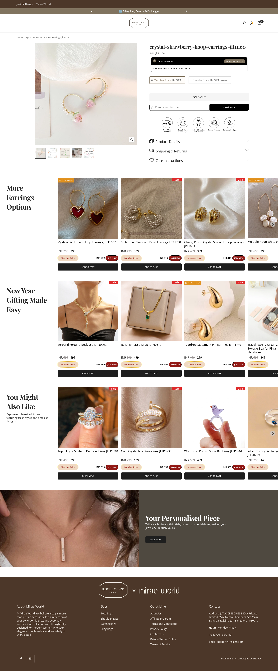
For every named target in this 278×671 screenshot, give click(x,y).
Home (20, 37)
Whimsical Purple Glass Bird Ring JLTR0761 (213, 451)
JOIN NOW (112, 258)
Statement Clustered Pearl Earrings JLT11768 (151, 242)
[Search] (244, 23)
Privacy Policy (158, 629)
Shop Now (155, 539)
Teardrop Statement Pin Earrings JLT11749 (212, 345)
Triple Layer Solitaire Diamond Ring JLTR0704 (88, 451)
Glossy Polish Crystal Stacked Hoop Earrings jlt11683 (214, 244)
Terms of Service (160, 644)
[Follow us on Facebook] (21, 658)
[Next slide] (272, 224)
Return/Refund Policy (163, 639)
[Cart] (259, 23)
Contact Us (157, 634)
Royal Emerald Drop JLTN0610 (141, 345)
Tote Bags (107, 613)
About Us (156, 613)
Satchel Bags (108, 624)
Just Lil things (25, 4)
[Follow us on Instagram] (30, 658)
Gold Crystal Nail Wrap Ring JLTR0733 (146, 451)
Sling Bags (107, 629)
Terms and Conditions (163, 624)
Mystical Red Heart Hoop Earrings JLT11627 (87, 242)
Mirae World (43, 4)
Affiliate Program (160, 618)
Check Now (229, 107)
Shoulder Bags (109, 618)
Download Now (233, 61)
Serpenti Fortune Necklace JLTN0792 (82, 345)
